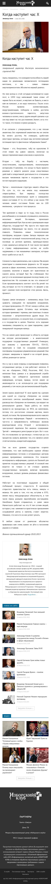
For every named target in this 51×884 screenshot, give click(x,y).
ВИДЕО (7, 716)
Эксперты (30, 872)
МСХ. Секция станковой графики (25, 838)
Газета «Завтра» (25, 822)
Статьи (22, 9)
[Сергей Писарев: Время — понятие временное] (8, 675)
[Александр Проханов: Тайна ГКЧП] (8, 651)
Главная (5, 9)
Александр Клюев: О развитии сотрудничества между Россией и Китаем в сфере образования (32, 638)
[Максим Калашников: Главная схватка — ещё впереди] (8, 627)
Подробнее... (32, 594)
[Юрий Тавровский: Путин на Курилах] (37, 728)
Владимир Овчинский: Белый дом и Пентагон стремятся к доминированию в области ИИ (32, 686)
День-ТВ (25, 827)
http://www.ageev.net (25, 562)
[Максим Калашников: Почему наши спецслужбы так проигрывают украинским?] (13, 755)
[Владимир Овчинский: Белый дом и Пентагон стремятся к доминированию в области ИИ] (8, 687)
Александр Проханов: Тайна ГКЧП (29, 648)
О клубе (7, 872)
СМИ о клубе (40, 872)
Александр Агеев (8, 18)
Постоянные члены (18, 872)
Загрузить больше (25, 708)
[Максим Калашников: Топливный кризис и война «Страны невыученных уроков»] (13, 728)
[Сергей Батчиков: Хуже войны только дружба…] (8, 663)
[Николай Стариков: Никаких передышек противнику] (8, 699)
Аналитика (14, 9)
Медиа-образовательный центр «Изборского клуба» (25, 833)
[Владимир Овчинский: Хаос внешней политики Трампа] (8, 615)
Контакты (25, 874)
